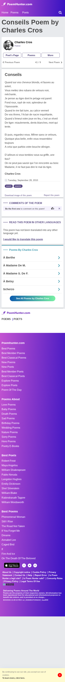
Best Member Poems (13, 353)
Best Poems (8, 348)
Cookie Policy (39, 572)
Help (30, 575)
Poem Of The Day (12, 390)
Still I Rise (7, 521)
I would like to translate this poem (23, 239)
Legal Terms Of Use (30, 581)
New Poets (8, 367)
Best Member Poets (13, 371)
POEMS (6, 319)
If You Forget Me (11, 530)
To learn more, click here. (13, 678)
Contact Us (20, 575)
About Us (6, 572)
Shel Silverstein (10, 488)
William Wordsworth (13, 502)
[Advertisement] (32, 648)
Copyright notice (22, 572)
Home (5, 12)
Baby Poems (9, 409)
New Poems (8, 362)
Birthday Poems (10, 423)
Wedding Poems (11, 427)
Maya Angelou (10, 465)
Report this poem (51, 195)
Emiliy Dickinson (11, 483)
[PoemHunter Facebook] (24, 565)
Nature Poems (10, 432)
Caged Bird (8, 544)
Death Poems (9, 413)
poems (18, 186)
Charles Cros (23, 42)
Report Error (41, 575)
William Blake (9, 493)
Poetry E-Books (10, 446)
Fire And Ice (8, 553)
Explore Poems (10, 380)
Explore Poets (9, 385)
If (2, 549)
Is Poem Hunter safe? (33, 578)
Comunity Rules (54, 578)
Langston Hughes (11, 479)
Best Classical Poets (13, 376)
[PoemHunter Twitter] (30, 565)
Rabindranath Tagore (13, 497)
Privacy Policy (11, 581)
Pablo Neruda (9, 474)
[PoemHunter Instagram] (35, 565)
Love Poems (9, 404)
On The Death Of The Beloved (18, 558)
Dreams (6, 535)
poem (8, 186)
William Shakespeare (14, 470)
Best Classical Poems (14, 357)
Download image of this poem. (18, 195)
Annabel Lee (9, 540)
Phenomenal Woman (13, 517)
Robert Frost (8, 460)
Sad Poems (8, 418)
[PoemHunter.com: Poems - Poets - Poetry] (17, 4)
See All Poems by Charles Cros (32, 298)
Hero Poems (9, 441)
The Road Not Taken (13, 526)
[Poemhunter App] (12, 565)
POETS (18, 319)
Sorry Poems (9, 436)
